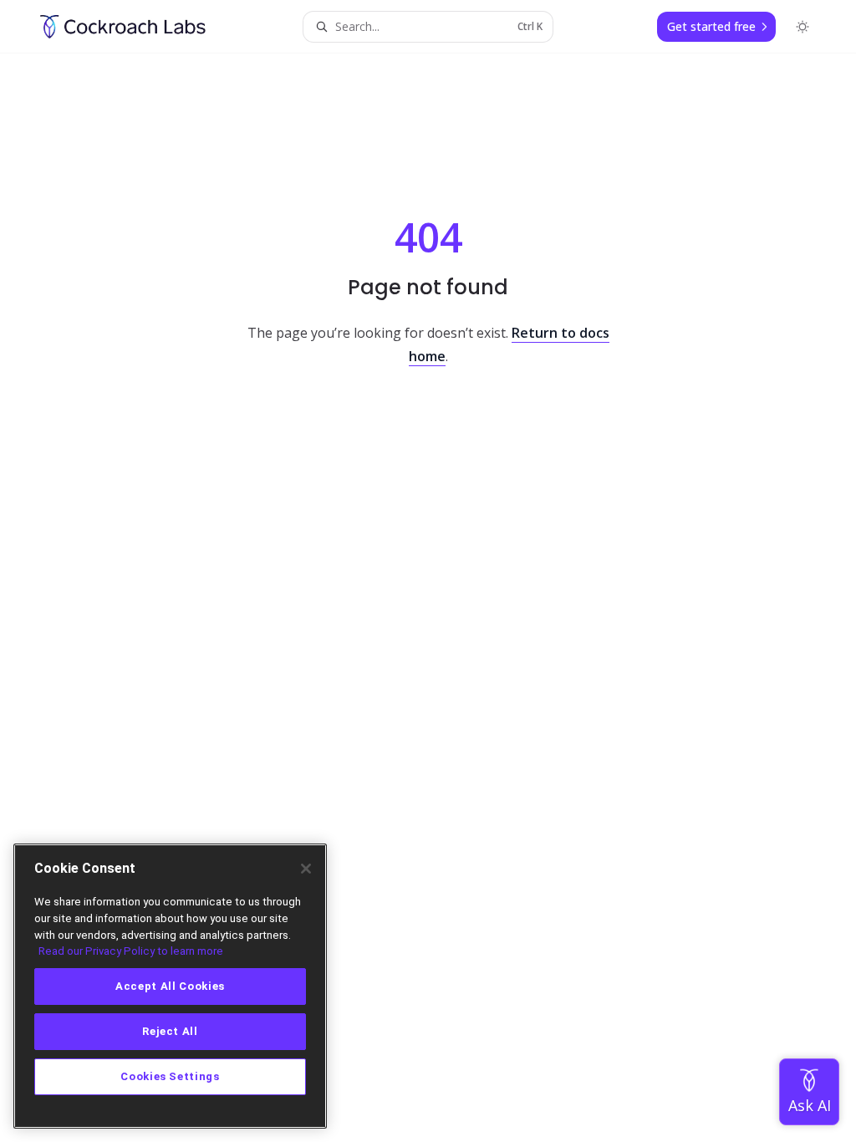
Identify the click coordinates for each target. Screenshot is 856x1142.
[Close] (306, 868)
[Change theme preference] (802, 26)
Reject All (170, 1031)
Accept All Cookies (170, 986)
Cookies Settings (170, 1076)
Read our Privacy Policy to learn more (130, 951)
